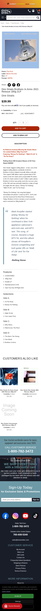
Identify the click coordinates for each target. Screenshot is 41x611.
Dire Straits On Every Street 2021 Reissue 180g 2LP (9, 391)
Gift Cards (20, 555)
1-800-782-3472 (20, 451)
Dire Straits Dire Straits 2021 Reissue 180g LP (29, 391)
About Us (20, 583)
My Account (20, 549)
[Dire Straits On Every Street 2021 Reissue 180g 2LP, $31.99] (9, 376)
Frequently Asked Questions (20, 560)
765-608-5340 (20, 534)
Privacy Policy (21, 568)
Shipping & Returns (20, 563)
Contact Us (20, 557)
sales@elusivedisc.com (20, 540)
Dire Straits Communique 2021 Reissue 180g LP (9, 424)
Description (20, 144)
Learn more (6, 591)
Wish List (20, 552)
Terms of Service (20, 571)
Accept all (18, 596)
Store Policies (20, 565)
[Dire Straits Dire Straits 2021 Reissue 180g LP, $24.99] (29, 376)
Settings (18, 601)
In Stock (10, 110)
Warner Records (11, 73)
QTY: (15, 122)
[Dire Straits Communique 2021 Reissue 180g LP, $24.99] (9, 409)
